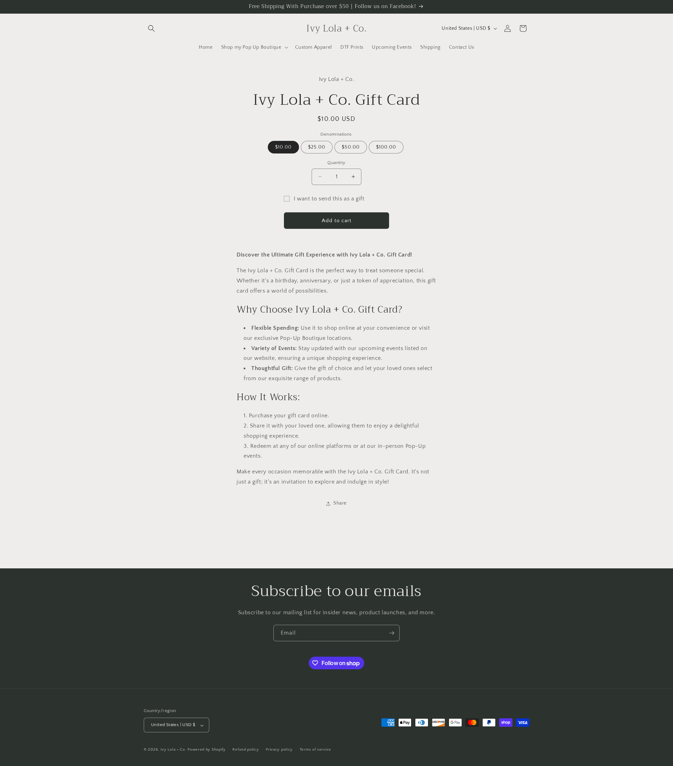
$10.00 (283, 147)
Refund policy (245, 749)
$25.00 (316, 147)
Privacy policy (279, 749)
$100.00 (386, 147)
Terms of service (315, 749)
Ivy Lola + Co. (173, 750)
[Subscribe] (391, 633)
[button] (151, 28)
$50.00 (351, 147)
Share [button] (340, 503)
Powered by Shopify (207, 750)
